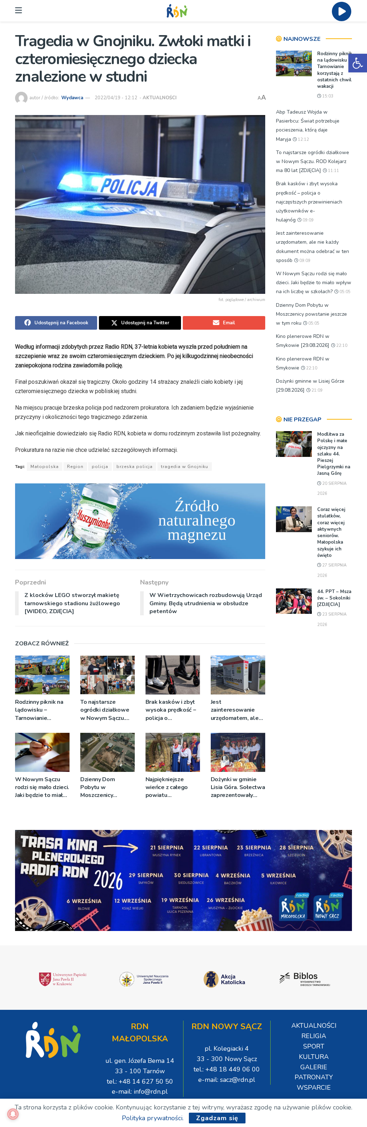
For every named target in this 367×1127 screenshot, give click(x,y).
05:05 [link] (344, 292)
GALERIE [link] (313, 1067)
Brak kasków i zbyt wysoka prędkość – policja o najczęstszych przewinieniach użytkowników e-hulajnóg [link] (171, 710)
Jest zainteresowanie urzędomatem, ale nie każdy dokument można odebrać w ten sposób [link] (237, 710)
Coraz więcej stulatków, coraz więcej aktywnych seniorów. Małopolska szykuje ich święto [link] (331, 532)
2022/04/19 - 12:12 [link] (116, 98)
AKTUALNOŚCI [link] (160, 98)
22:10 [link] (341, 345)
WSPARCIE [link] (314, 1087)
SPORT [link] (313, 1046)
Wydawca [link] (72, 98)
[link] (357, 63)
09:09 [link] (307, 220)
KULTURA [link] (314, 1056)
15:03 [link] (327, 96)
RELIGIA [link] (313, 1036)
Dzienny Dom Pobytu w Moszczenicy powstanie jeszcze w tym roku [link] (105, 787)
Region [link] (75, 466)
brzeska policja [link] (134, 466)
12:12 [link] (303, 139)
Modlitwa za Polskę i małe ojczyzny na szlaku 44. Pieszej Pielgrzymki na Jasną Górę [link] (333, 454)
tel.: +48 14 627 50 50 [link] (140, 1081)
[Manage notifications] (13, 1114)
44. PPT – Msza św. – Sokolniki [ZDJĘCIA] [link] (334, 598)
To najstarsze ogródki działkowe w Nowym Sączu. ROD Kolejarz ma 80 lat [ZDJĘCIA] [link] (106, 710)
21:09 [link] (316, 390)
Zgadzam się (217, 1118)
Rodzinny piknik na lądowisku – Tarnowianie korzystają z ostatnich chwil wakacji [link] (39, 710)
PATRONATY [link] (314, 1077)
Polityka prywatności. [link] (153, 1118)
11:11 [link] (333, 170)
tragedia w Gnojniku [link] (184, 466)
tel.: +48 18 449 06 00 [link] (227, 1069)
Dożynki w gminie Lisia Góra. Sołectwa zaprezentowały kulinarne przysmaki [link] (238, 787)
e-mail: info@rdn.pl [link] (140, 1091)
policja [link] (100, 466)
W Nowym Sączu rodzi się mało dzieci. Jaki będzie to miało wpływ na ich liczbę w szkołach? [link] (42, 787)
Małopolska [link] (44, 466)
